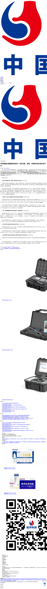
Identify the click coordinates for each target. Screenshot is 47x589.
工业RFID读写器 (41, 578)
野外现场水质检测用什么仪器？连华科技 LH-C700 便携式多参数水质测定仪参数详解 (16, 415)
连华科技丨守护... (14, 438)
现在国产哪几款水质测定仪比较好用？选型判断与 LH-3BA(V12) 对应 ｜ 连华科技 (15, 417)
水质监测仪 (17, 579)
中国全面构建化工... (18, 441)
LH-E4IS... (18, 438)
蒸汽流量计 (36, 579)
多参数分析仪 (32, 579)
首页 (5, 168)
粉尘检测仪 (29, 578)
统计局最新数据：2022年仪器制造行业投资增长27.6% (12, 248)
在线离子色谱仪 (36, 578)
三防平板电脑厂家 (23, 579)
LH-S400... (22, 438)
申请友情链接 (2, 582)
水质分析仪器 (9, 579)
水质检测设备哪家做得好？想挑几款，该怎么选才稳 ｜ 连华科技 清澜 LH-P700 (15, 416)
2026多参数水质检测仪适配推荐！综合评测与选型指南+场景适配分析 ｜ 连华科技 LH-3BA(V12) (17, 418)
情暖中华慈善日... (43, 438)
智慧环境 (1, 579)
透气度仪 (25, 578)
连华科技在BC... (37, 438)
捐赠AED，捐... (26, 438)
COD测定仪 (14, 580)
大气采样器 (27, 579)
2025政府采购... (11, 442)
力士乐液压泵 (4, 580)
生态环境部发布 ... (24, 441)
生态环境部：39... (17, 442)
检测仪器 (4, 579)
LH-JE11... (3, 438)
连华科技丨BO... (8, 438)
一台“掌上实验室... (5, 441)
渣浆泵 (32, 578)
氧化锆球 (13, 578)
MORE (3, 569)
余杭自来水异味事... (31, 441)
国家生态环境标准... (37, 441)
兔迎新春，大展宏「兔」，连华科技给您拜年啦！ (11, 247)
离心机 (23, 578)
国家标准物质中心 (9, 580)
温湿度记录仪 (19, 578)
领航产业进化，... (5, 439)
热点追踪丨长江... (32, 438)
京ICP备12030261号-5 (20, 581)
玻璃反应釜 (5, 578)
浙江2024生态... (6, 442)
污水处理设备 (13, 579)
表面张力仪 (40, 579)
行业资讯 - (7, 168)
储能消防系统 (9, 578)
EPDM (16, 578)
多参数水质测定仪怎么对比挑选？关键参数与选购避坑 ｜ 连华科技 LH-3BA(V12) (15, 419)
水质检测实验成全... (11, 441)
